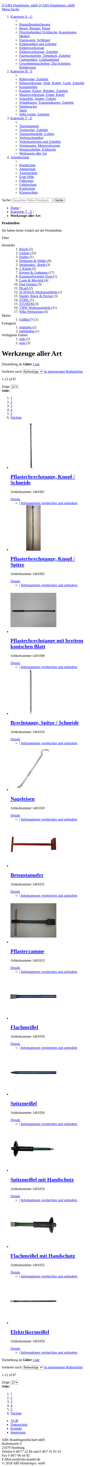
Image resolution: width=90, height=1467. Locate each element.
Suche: (6, 200)
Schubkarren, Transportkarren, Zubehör (46, 102)
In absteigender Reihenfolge (63, 371)
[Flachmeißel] (33, 1018)
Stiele (23, 110)
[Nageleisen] (33, 789)
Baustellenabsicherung (34, 24)
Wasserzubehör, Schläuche (37, 149)
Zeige (6, 386)
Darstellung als (12, 364)
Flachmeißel (24, 1027)
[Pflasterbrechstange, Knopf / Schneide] (33, 467)
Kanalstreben (28, 87)
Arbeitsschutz (19, 157)
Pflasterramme (27, 951)
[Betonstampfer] (33, 866)
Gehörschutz (28, 184)
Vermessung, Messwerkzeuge (39, 145)
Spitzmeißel (23, 1103)
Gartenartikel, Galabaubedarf (39, 59)
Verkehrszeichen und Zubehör (40, 141)
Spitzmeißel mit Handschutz (42, 1179)
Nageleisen (22, 799)
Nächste (16, 417)
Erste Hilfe (26, 177)
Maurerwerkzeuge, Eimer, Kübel (41, 95)
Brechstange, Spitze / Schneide (44, 722)
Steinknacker (28, 106)
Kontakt (16, 1428)
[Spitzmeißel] (33, 1094)
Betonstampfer (27, 875)
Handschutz (27, 165)
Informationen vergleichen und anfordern (49, 503)
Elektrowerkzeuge (31, 48)
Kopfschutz (27, 188)
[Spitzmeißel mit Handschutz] (33, 1170)
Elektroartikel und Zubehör (38, 44)
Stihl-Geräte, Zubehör (34, 114)
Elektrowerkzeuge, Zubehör (38, 52)
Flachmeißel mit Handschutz (42, 1256)
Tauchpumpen (29, 126)
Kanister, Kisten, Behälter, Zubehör (43, 91)
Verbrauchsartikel (31, 138)
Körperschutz (28, 192)
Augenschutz (28, 173)
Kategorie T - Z (21, 118)
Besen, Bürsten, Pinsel (34, 28)
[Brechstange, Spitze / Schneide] (33, 713)
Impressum (18, 1432)
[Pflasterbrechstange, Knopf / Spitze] (33, 549)
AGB (14, 1420)
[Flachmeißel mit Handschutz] (33, 1246)
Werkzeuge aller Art (33, 153)
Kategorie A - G (21, 16)
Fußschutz (26, 181)
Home (14, 208)
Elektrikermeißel (29, 1332)
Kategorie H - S (21, 71)
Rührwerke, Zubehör (33, 79)
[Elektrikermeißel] (33, 1323)
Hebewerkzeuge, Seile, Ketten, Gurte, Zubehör (51, 83)
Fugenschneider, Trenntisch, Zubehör (45, 56)
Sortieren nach (12, 371)
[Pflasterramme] (33, 942)
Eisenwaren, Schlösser (34, 40)
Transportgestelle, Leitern (36, 134)
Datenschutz (19, 1424)
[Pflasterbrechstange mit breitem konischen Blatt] (33, 631)
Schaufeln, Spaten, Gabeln (37, 99)
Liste (36, 364)
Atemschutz (27, 169)
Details (15, 499)
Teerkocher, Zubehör (33, 130)
